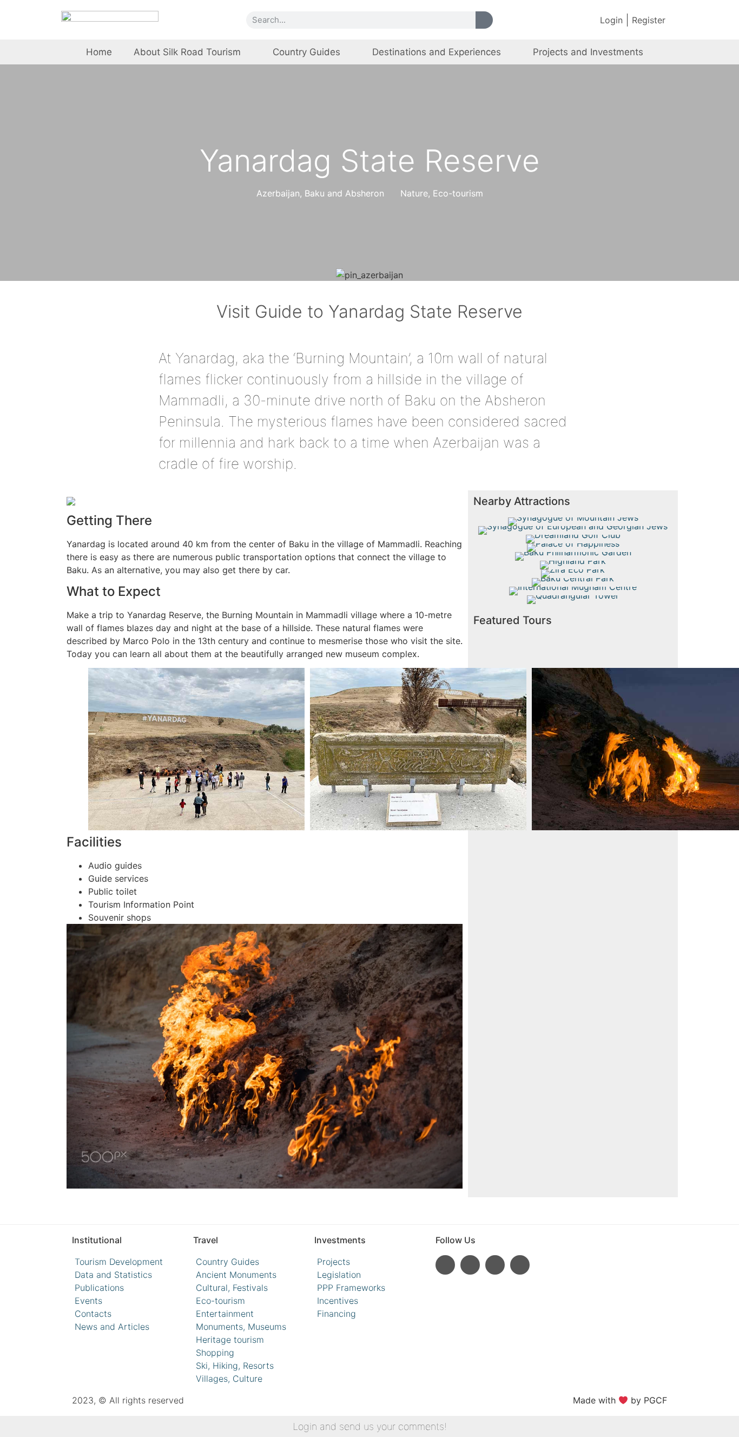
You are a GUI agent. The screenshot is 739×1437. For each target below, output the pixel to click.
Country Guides (306, 52)
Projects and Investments (588, 52)
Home (99, 52)
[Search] (484, 20)
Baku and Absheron (344, 193)
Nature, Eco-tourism (441, 193)
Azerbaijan (278, 193)
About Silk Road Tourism (187, 52)
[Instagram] (445, 1265)
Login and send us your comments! (370, 1426)
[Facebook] (495, 1265)
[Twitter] (520, 1265)
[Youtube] (470, 1265)
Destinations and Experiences (436, 52)
